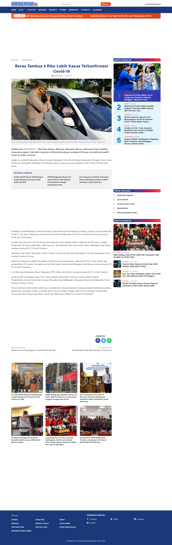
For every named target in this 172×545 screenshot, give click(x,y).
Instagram (140, 519)
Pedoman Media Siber (21, 531)
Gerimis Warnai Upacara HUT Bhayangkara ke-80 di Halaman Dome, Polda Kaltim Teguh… (138, 119)
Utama (126, 104)
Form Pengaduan (67, 527)
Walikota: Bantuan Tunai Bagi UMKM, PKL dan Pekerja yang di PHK (101, 16)
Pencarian (106, 4)
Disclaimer (64, 523)
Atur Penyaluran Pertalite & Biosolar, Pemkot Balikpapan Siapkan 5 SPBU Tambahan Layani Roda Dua (94, 179)
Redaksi (15, 523)
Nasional (128, 115)
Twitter (115, 519)
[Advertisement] (86, 38)
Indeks (14, 519)
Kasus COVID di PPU (126, 204)
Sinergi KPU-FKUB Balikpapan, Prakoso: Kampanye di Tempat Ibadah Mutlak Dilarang (93, 440)
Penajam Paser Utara (127, 212)
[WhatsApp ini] (109, 340)
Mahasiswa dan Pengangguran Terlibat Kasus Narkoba (33, 348)
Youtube (92, 523)
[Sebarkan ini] (97, 340)
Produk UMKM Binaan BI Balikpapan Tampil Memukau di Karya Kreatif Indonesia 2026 (28, 179)
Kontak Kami (41, 527)
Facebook (93, 519)
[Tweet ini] (103, 340)
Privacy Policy (42, 523)
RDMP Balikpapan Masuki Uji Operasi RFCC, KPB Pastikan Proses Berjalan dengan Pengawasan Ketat (59, 181)
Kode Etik (39, 519)
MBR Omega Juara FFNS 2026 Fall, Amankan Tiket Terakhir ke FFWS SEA (136, 256)
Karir (62, 519)
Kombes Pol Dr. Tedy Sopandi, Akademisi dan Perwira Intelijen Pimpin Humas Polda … (138, 130)
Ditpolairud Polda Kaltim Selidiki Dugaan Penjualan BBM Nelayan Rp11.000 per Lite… (139, 108)
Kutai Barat (122, 199)
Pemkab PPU (122, 208)
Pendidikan (128, 137)
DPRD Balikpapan (125, 195)
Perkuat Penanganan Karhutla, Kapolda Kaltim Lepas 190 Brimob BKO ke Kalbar (25, 440)
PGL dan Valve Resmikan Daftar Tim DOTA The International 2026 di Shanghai (141, 274)
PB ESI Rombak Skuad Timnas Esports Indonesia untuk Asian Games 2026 (140, 284)
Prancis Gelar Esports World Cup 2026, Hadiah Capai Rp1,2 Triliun (140, 265)
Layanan (127, 93)
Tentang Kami (17, 527)
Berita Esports (122, 220)
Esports (116, 252)
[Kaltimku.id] (24, 4)
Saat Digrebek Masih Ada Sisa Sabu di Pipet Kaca (92, 348)
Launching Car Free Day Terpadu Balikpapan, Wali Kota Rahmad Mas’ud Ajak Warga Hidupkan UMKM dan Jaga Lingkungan (61, 441)
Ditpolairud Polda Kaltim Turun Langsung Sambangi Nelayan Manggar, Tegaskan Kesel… (138, 97)
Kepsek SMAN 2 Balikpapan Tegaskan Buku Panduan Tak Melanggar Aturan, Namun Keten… (141, 141)
